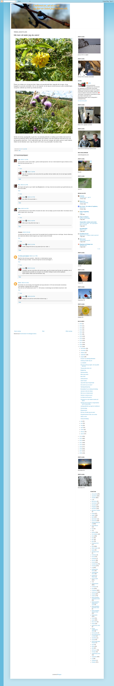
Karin (19, 282)
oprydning (94, 637)
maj (82, 425)
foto (93, 541)
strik (93, 648)
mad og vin (94, 592)
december (83, 348)
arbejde (94, 497)
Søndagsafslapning (85, 387)
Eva (19, 184)
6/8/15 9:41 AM (31, 268)
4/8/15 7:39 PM (31, 171)
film (93, 539)
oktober (83, 352)
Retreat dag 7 (83, 207)
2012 (81, 440)
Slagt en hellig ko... (84, 217)
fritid (19, 150)
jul (92, 567)
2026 (81, 323)
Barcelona (94, 501)
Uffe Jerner (83, 239)
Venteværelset (84, 378)
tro (92, 658)
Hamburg (94, 555)
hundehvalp (95, 564)
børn (93, 517)
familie (93, 532)
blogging (94, 506)
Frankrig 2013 (95, 543)
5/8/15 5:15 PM (31, 244)
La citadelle (83, 362)
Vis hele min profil (82, 100)
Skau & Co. (82, 201)
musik (93, 618)
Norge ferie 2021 (96, 625)
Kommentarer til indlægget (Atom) (28, 333)
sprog (93, 646)
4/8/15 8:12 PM (24, 184)
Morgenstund (84, 410)
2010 (81, 444)
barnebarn (94, 503)
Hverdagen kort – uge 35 (85, 197)
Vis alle (99, 248)
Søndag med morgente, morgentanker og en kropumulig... (90, 403)
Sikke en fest (84, 416)
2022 (81, 332)
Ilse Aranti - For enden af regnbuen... (89, 206)
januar (82, 433)
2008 (81, 449)
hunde (93, 562)
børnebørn (94, 519)
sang (93, 639)
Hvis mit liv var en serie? (86, 385)
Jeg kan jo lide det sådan (87, 391)
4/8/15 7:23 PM (24, 159)
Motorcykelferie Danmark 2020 (95, 607)
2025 (81, 325)
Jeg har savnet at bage (85, 218)
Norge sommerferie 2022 (95, 630)
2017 (81, 342)
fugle (93, 550)
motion (93, 595)
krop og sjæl (95, 578)
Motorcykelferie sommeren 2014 (96, 598)
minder (93, 594)
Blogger (59, 674)
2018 (81, 340)
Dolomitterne (95, 525)
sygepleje (94, 656)
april (82, 427)
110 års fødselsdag (84, 202)
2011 (81, 442)
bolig (93, 513)
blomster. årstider (96, 510)
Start (43, 331)
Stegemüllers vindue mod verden (88, 222)
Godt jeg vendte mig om (86, 360)
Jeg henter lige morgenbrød (87, 382)
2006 (81, 453)
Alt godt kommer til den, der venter (89, 414)
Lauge (81, 213)
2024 (81, 328)
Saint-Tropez (84, 380)
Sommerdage (84, 408)
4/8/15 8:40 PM (24, 208)
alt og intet (94, 494)
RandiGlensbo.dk (84, 233)
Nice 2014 (94, 621)
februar (83, 431)
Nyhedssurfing (84, 372)
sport (93, 644)
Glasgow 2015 (95, 551)
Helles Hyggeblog (84, 211)
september (83, 354)
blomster (94, 508)
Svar (19, 165)
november (83, 350)
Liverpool (94, 586)
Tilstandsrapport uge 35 (85, 240)
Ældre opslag (69, 331)
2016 (81, 344)
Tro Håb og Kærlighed (23, 256)
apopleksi (94, 495)
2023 (81, 330)
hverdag (94, 565)
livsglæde (94, 590)
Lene (23, 171)
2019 (81, 338)
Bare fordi (83, 376)
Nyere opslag (17, 331)
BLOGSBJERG (83, 228)
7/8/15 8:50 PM (31, 296)
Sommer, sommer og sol (86, 395)
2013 (81, 438)
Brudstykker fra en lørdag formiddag (89, 389)
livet (93, 588)
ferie (93, 536)
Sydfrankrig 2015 (96, 653)
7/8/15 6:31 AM (25, 282)
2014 (81, 436)
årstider (93, 662)
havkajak (94, 558)
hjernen (94, 560)
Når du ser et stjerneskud (87, 393)
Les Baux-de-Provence (86, 397)
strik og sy (94, 650)
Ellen (19, 208)
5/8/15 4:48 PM (31, 220)
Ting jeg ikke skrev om (86, 368)
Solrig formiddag (85, 418)
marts (82, 429)
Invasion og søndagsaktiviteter (88, 358)
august (82, 356)
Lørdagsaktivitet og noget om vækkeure (90, 406)
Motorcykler (94, 615)
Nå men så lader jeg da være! (88, 412)
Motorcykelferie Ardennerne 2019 (95, 603)
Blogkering (83, 370)
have (93, 556)
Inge (19, 159)
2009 (81, 446)
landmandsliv (95, 583)
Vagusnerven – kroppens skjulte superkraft (89, 235)
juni (82, 423)
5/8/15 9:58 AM (26, 232)
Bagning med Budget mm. (86, 244)
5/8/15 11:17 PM (33, 256)
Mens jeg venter (84, 374)
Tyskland (94, 660)
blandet (93, 505)
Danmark (94, 520)
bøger (93, 515)
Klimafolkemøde (83, 245)
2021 (81, 334)
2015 (81, 346)
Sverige (94, 651)
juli (81, 421)
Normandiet (95, 633)
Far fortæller (95, 534)
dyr (92, 528)
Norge (93, 623)
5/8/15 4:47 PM (31, 197)
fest (93, 537)
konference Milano (94, 576)
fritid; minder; (95, 548)
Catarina (82, 196)
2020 (81, 336)
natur (93, 620)
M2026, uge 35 (83, 230)
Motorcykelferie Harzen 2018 (95, 611)
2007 (81, 451)
